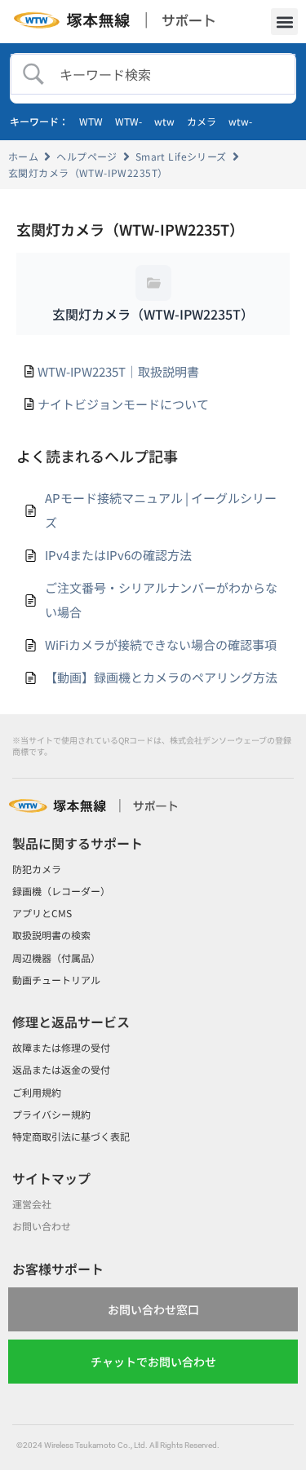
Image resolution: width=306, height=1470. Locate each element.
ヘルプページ (87, 156)
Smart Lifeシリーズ (181, 156)
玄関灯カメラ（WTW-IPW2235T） (87, 172)
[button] (284, 21)
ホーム (23, 156)
